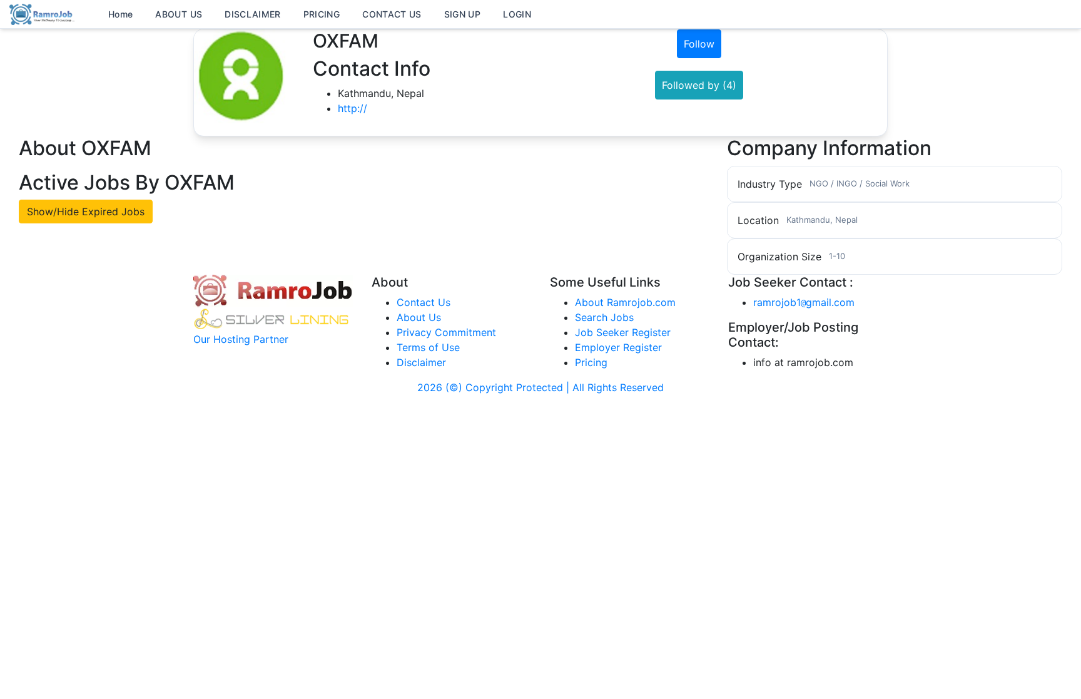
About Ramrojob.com (625, 302)
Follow (699, 44)
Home (120, 14)
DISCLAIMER (253, 14)
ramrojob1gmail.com (804, 302)
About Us (419, 317)
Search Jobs (604, 317)
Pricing (591, 362)
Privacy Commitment (446, 332)
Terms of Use (428, 347)
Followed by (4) (699, 85)
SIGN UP (462, 14)
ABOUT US (178, 14)
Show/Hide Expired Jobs (86, 211)
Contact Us (423, 302)
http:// (352, 108)
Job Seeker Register (623, 332)
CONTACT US (392, 14)
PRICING (321, 14)
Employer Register (618, 347)
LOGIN (517, 14)
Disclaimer (421, 362)
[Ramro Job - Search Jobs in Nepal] (43, 13)
